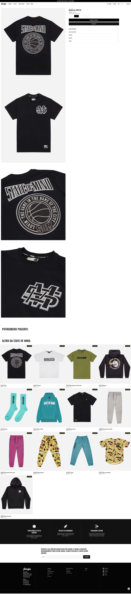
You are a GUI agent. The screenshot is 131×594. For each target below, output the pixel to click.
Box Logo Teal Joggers (69, 472)
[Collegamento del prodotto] (16, 366)
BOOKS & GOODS (21, 4)
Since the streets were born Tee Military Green (73, 385)
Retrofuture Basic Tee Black (70, 429)
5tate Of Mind (71, 8)
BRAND (32, 4)
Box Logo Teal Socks (4, 429)
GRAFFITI (15, 4)
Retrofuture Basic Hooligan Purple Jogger (8, 472)
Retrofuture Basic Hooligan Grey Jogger (105, 429)
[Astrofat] (4, 4)
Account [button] (114, 4)
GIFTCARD (28, 4)
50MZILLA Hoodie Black (102, 385)
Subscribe (87, 557)
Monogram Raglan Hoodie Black (6, 516)
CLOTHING (9, 4)
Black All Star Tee (4, 385)
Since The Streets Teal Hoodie (38, 429)
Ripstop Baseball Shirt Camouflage (105, 472)
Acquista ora (94, 23)
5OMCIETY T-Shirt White (37, 385)
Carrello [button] (128, 4)
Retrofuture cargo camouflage (38, 472)
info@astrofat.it (28, 584)
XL (88, 16)
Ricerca (110, 4)
